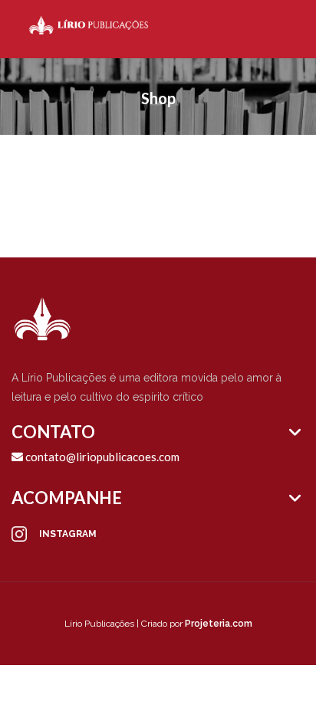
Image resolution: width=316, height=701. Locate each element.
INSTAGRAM (68, 534)
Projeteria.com (218, 623)
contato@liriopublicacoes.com (101, 457)
